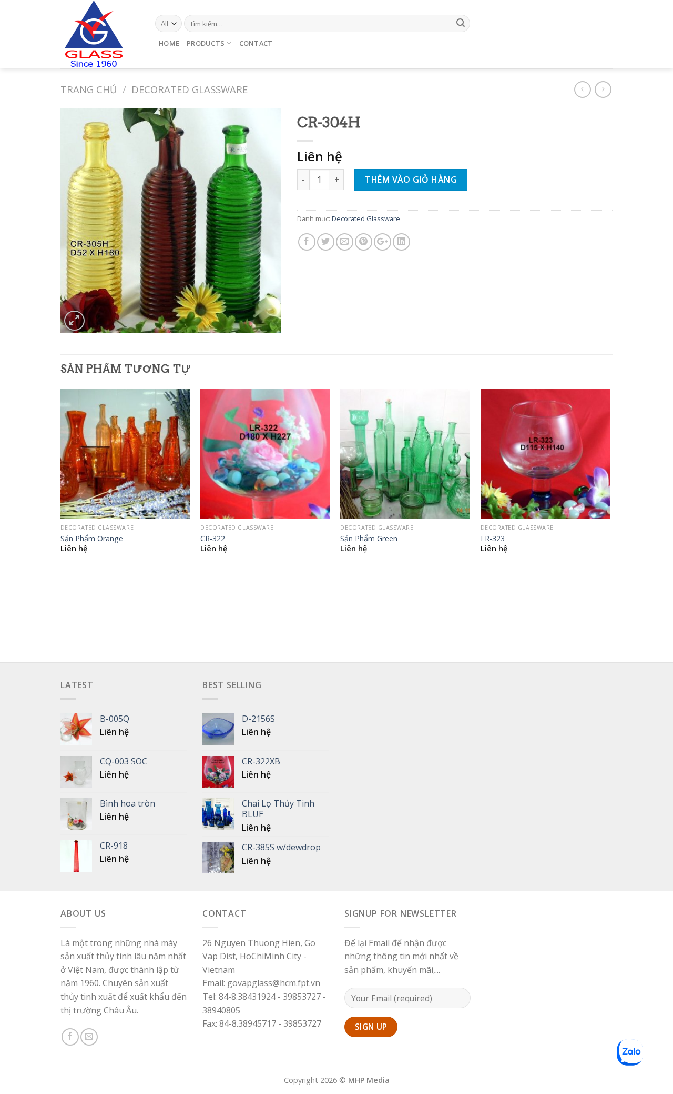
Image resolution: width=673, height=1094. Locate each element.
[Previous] (61, 524)
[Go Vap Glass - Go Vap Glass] (99, 34)
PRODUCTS (206, 43)
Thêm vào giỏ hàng (411, 179)
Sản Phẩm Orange (91, 538)
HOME (169, 43)
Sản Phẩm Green (368, 538)
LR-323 (493, 538)
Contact (256, 43)
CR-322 (212, 538)
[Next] (609, 524)
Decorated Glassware (189, 89)
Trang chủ (88, 89)
